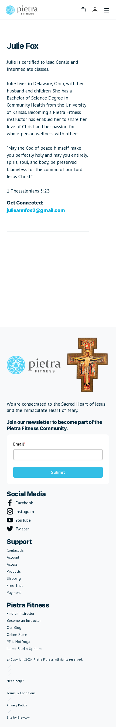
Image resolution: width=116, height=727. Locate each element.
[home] (21, 10)
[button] (83, 10)
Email (18, 444)
